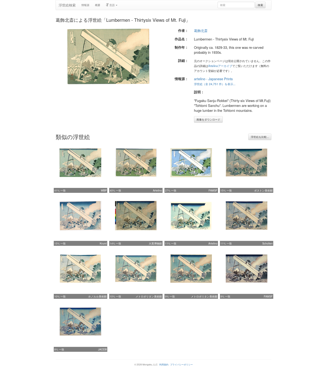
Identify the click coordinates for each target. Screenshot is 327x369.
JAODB (102, 349)
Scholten (267, 243)
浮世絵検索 (67, 4)
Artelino (157, 190)
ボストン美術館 (263, 190)
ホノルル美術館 (97, 296)
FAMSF (213, 190)
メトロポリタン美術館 (148, 296)
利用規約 (163, 364)
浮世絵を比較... (260, 137)
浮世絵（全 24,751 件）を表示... (214, 84)
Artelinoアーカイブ (220, 66)
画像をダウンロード (208, 119)
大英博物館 (155, 243)
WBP (104, 190)
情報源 (85, 5)
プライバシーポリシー (181, 364)
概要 (97, 5)
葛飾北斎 (201, 30)
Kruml (103, 243)
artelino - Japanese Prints (213, 78)
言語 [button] (112, 5)
